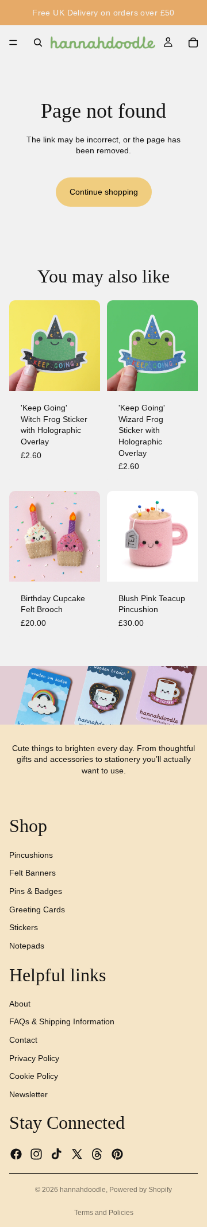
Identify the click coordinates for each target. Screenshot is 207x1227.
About (19, 1003)
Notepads (26, 945)
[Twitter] (77, 1153)
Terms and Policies (103, 1213)
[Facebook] (16, 1153)
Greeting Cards (37, 909)
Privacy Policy (34, 1057)
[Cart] (193, 42)
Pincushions (31, 854)
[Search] (38, 42)
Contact (23, 1039)
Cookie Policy (33, 1076)
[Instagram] (36, 1153)
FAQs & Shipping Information (61, 1021)
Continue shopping (104, 191)
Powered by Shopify (140, 1190)
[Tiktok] (56, 1153)
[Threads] (97, 1153)
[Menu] (13, 42)
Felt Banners (32, 872)
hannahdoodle (83, 1190)
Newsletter (28, 1093)
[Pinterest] (117, 1153)
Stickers (23, 927)
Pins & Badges (35, 891)
